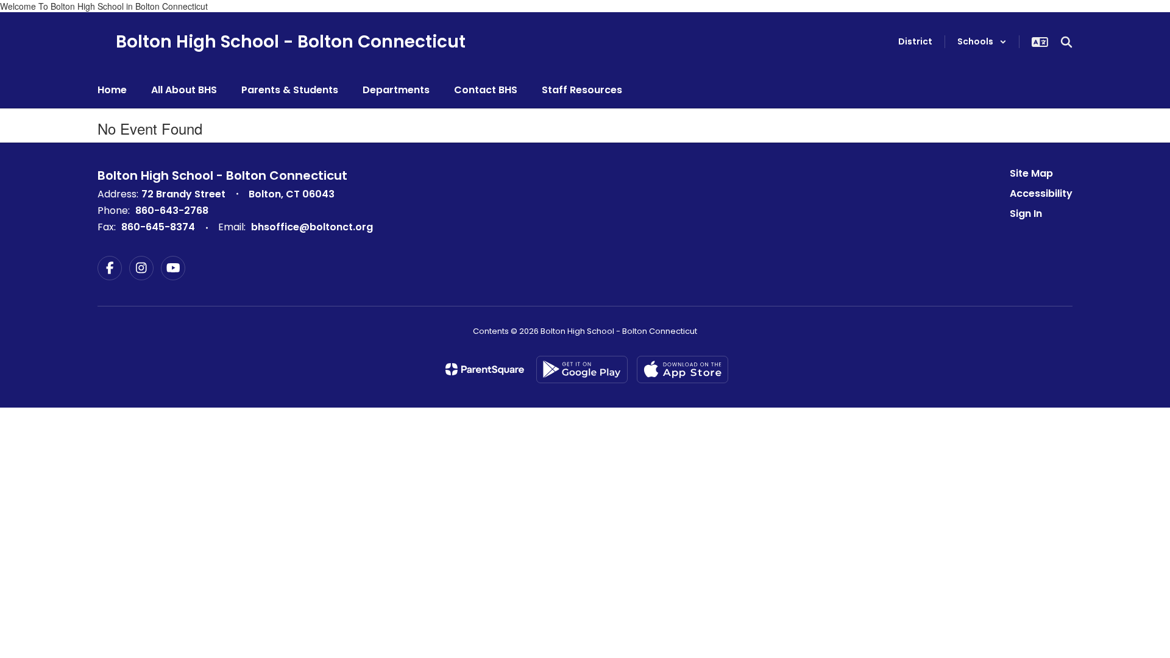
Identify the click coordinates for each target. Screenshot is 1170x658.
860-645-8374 (158, 227)
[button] (982, 41)
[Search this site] (1066, 42)
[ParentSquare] (484, 369)
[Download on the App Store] (682, 369)
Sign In (1026, 214)
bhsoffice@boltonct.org (312, 227)
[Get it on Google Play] (582, 369)
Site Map (1031, 173)
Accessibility (1041, 193)
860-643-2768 (171, 210)
